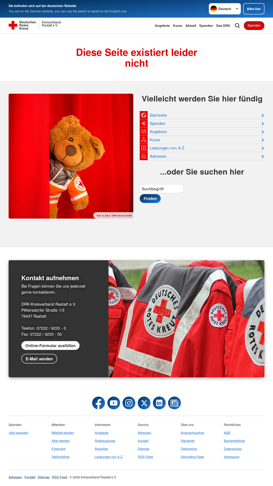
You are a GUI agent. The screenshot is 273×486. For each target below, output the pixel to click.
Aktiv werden (61, 440)
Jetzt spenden (18, 432)
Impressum (231, 456)
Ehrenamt (58, 448)
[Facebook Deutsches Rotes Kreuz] (98, 403)
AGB (227, 432)
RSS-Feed (145, 456)
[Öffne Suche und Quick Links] (237, 25)
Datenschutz (233, 448)
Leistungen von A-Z (109, 456)
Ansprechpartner (192, 432)
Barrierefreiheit (234, 440)
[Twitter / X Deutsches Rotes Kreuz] (144, 403)
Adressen (144, 432)
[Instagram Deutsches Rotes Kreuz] (129, 403)
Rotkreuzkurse (105, 440)
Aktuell (190, 25)
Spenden (206, 25)
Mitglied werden (63, 432)
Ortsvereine (189, 448)
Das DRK (223, 25)
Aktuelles (101, 448)
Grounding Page (192, 456)
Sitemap (143, 448)
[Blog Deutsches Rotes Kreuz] (174, 403)
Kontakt (143, 440)
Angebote (162, 25)
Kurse (177, 25)
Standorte (187, 440)
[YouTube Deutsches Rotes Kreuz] (113, 403)
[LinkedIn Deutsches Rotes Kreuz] (159, 403)
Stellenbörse (61, 456)
